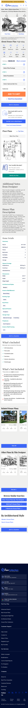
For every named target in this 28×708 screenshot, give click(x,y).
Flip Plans (21, 131)
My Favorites (4, 644)
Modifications (4, 657)
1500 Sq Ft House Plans (13, 504)
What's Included (5, 654)
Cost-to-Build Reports (6, 660)
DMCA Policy (18, 700)
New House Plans (5, 612)
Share (24, 16)
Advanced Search (5, 609)
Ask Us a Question (14, 104)
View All (13, 489)
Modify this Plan (14, 175)
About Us (3, 676)
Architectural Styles (6, 619)
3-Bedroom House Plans (13, 508)
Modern (5, 287)
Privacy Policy (12, 700)
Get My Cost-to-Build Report (14, 121)
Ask (17, 16)
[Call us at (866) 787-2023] (26, 2)
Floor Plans (7, 34)
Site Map (25, 700)
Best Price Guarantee (6, 680)
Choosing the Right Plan (7, 615)
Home (2, 9)
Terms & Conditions (3, 700)
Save (6, 16)
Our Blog (3, 689)
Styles (6, 9)
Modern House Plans (14, 9)
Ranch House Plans (7, 522)
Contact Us (4, 635)
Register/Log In (5, 641)
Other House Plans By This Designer (13, 500)
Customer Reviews (6, 683)
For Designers (4, 664)
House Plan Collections (7, 622)
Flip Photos (21, 34)
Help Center (4, 631)
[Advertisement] (14, 548)
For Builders (4, 667)
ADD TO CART (14, 94)
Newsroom (4, 686)
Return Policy (4, 638)
